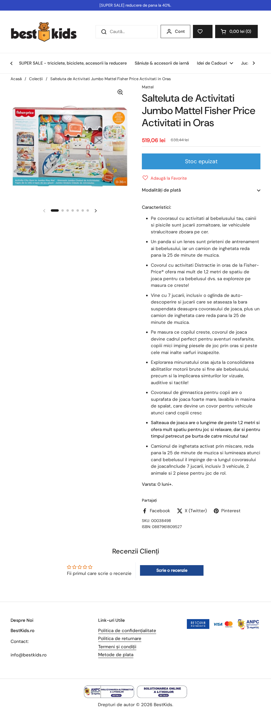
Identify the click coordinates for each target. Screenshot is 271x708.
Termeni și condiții (117, 647)
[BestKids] (48, 32)
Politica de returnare (119, 638)
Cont (180, 31)
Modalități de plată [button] (161, 190)
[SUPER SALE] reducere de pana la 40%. (135, 5)
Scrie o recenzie (171, 570)
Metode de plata (115, 654)
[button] (236, 31)
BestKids (163, 704)
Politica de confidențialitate (127, 630)
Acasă (16, 78)
